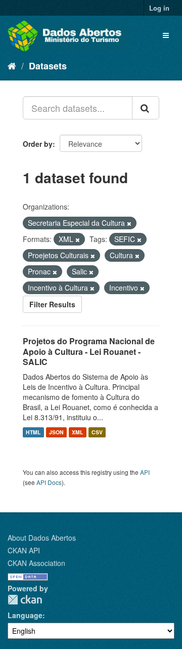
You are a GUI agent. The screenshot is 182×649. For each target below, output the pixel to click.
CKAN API (24, 550)
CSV (97, 432)
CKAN (25, 599)
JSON (56, 432)
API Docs (49, 482)
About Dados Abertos (42, 538)
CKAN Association (36, 563)
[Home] (12, 65)
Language (25, 615)
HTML (33, 432)
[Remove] (129, 223)
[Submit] (145, 107)
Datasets (48, 65)
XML (77, 432)
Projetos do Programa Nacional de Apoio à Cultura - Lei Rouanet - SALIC (89, 351)
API (145, 472)
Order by (38, 144)
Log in (159, 8)
